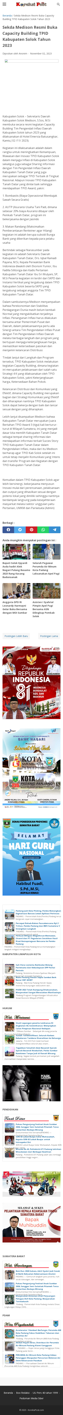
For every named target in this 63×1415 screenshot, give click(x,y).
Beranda (8, 1392)
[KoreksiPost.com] (31, 4)
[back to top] (56, 1407)
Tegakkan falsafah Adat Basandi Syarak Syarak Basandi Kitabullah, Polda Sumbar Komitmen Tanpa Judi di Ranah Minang (36, 1051)
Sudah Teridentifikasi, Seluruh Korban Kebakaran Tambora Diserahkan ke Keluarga (38, 1037)
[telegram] (54, 529)
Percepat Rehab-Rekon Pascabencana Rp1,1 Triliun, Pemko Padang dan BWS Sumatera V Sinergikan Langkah (38, 926)
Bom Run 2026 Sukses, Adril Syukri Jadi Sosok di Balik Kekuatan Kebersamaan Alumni (38, 1272)
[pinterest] (31, 529)
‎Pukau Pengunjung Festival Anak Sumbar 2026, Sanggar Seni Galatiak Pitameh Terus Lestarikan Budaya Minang (37, 1127)
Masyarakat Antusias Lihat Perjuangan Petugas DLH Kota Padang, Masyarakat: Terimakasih (35, 1299)
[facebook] (8, 529)
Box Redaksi (23, 1392)
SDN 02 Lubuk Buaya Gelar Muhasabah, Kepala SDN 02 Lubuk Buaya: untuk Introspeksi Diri (35, 1139)
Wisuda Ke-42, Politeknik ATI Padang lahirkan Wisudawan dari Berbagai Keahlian (38, 1150)
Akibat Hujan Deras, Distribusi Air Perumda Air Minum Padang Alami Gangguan (37, 1344)
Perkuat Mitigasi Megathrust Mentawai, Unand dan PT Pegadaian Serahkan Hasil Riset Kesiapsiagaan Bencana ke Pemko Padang (37, 939)
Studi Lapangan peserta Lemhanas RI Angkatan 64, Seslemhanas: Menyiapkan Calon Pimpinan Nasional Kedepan (36, 1026)
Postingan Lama (49, 636)
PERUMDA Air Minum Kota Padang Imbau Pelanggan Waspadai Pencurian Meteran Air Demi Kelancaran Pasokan (38, 1358)
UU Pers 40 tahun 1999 (45, 1392)
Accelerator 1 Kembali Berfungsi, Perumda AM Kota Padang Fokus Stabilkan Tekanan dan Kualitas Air (38, 1333)
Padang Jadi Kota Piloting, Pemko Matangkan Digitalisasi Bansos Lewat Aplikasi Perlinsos (38, 912)
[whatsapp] (43, 529)
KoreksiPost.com (36, 1410)
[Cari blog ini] (58, 4)
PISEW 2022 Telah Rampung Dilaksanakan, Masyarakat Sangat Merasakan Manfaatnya (38, 991)
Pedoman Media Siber (31, 1398)
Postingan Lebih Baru (16, 636)
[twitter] (20, 529)
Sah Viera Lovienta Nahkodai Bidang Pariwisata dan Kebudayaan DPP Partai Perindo (35, 968)
